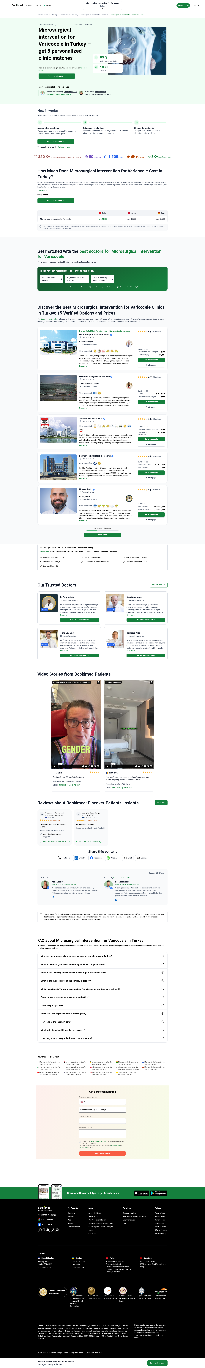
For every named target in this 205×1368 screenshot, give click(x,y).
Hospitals (71, 1213)
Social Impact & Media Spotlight (101, 1227)
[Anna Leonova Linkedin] (53, 897)
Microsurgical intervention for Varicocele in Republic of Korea (128, 1068)
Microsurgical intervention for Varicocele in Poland (102, 1068)
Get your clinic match (56, 76)
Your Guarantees (74, 1227)
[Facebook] (40, 1230)
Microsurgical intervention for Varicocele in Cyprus (50, 1063)
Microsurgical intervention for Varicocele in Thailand (76, 1073)
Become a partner (129, 1213)
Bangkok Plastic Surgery (69, 785)
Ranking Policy (160, 1227)
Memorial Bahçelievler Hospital (94, 376)
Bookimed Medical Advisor (122, 878)
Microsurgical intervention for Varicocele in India (128, 1063)
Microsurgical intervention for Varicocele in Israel (154, 1063)
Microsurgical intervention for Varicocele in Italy (50, 1068)
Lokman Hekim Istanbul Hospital (95, 456)
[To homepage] (17, 5)
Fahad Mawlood (122, 882)
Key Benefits (44, 195)
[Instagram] (44, 1230)
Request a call (183, 5)
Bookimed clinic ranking (49, 319)
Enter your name (85, 1116)
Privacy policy (103, 1141)
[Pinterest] (57, 1230)
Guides (70, 1223)
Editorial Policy (160, 1234)
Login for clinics (129, 1220)
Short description (85, 1127)
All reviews (161, 803)
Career (91, 1230)
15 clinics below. (63, 147)
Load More (102, 535)
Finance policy (160, 1223)
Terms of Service (84, 1147)
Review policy (160, 1220)
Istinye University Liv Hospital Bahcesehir (55, 841)
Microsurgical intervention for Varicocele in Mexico (76, 1068)
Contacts (92, 1234)
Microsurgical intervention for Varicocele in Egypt (76, 1063)
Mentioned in (43, 1215)
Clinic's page (151, 365)
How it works (93, 1216)
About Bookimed (95, 1213)
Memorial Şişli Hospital (122, 787)
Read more (41, 190)
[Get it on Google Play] (158, 1193)
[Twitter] (52, 1230)
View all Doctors (158, 585)
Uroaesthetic (85, 489)
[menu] (6, 5)
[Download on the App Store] (141, 1193)
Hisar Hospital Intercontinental (94, 334)
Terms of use (94, 1141)
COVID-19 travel (161, 1230)
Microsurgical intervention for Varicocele (55, 219)
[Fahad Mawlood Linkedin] (116, 900)
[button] (83, 1101)
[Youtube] (48, 1230)
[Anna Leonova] (45, 884)
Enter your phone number (88, 1097)
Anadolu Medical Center (91, 418)
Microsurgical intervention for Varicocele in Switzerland (49, 1073)
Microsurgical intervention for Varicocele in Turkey (102, 1073)
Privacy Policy (115, 1145)
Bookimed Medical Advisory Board (101, 1223)
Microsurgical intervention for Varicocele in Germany (102, 1063)
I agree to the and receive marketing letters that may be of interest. (103, 1142)
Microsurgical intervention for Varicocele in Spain (154, 1068)
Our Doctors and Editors (98, 1220)
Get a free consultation (79, 620)
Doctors (71, 1216)
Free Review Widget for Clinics (134, 1216)
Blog (69, 1220)
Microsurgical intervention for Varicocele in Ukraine (128, 1073)
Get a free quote (151, 360)
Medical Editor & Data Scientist (59, 94)
